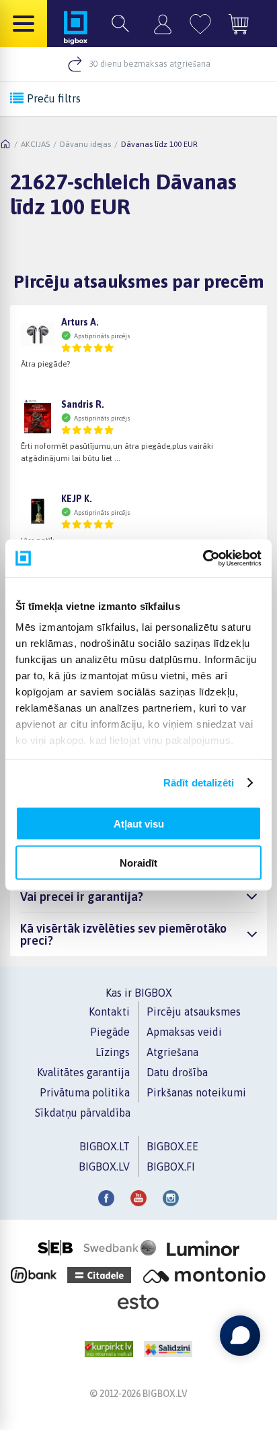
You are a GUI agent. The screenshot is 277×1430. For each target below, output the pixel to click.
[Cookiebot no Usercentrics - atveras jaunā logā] (203, 558)
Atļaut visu (139, 823)
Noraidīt (138, 863)
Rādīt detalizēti (199, 782)
